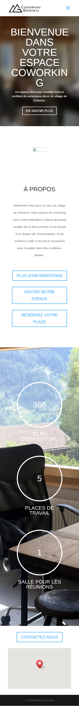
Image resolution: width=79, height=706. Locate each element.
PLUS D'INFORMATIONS (40, 275)
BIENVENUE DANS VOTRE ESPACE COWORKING (40, 57)
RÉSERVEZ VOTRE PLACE (39, 318)
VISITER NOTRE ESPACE (39, 295)
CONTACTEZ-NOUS (39, 637)
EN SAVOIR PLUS (39, 111)
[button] (41, 664)
